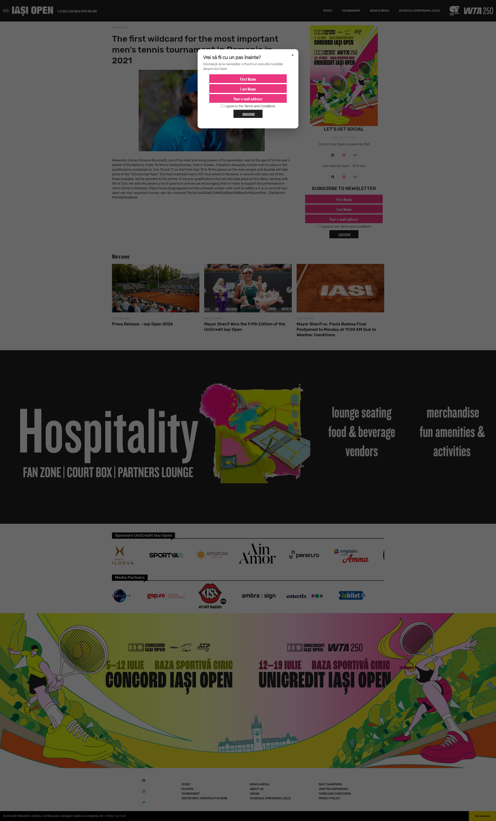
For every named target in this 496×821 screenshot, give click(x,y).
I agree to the (250, 106)
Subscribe (248, 113)
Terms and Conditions (259, 106)
